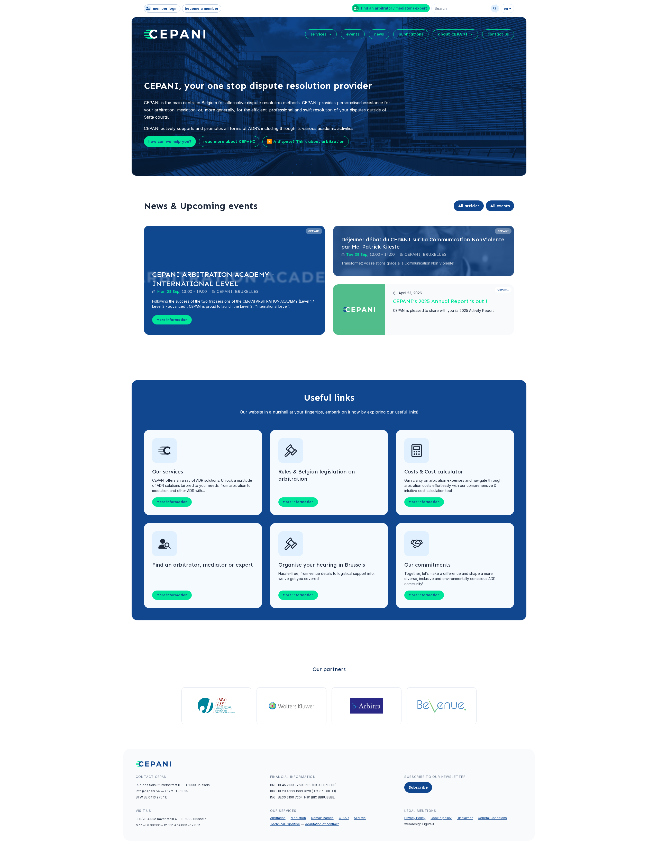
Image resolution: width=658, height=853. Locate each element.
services (318, 34)
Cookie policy (441, 818)
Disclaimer (465, 818)
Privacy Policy (414, 818)
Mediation (298, 818)
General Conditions (492, 818)
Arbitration (278, 818)
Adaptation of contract (322, 824)
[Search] (495, 8)
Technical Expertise (285, 824)
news (379, 34)
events (352, 34)
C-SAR (344, 818)
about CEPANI (453, 34)
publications (411, 34)
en (506, 8)
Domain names (322, 818)
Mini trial (360, 818)
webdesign (419, 824)
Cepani (314, 231)
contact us (498, 34)
